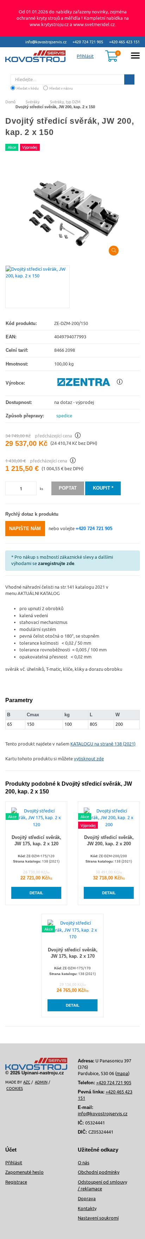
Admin (41, 1082)
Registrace (16, 1182)
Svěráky (32, 101)
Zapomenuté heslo (24, 1172)
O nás (83, 1162)
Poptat (68, 488)
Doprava (87, 1198)
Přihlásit (13, 1162)
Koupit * (103, 488)
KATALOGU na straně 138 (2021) (102, 744)
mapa (122, 1073)
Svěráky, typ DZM (65, 101)
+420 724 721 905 (87, 41)
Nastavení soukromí (98, 1218)
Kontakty (87, 1208)
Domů (10, 101)
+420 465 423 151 (124, 41)
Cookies (14, 1088)
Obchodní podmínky (98, 1172)
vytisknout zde (89, 758)
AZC (26, 1082)
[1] (129, 79)
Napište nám (25, 528)
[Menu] (135, 57)
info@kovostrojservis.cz (46, 41)
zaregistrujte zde (56, 563)
